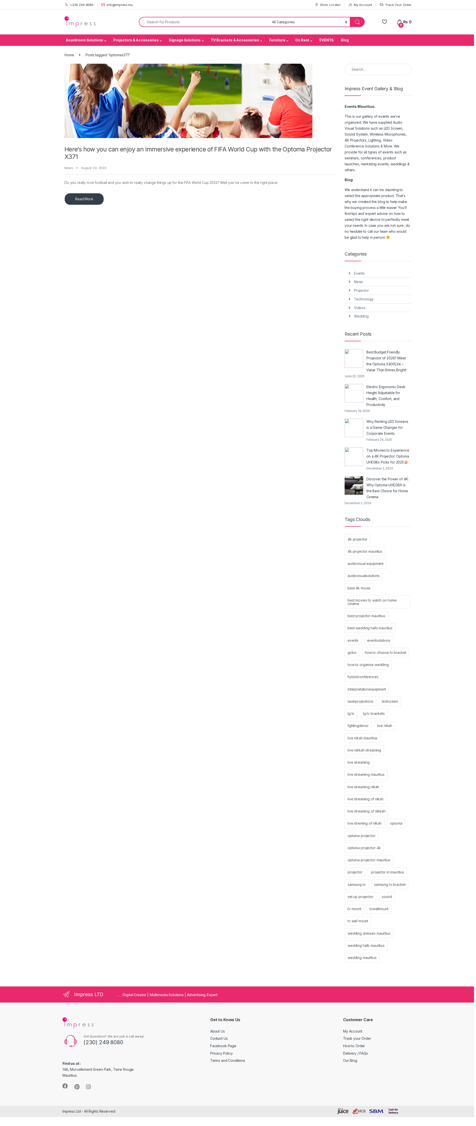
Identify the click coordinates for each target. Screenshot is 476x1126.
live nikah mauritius (362, 738)
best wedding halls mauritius (370, 628)
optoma (396, 823)
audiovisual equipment (366, 563)
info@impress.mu (120, 5)
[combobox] (204, 22)
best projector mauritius (366, 616)
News (68, 168)
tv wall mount (358, 921)
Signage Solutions (185, 40)
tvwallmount (379, 909)
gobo (352, 652)
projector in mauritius (387, 872)
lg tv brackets (374, 713)
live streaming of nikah (366, 799)
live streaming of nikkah (367, 811)
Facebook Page (223, 1046)
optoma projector (362, 836)
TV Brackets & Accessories (235, 40)
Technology (364, 299)
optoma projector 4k (364, 848)
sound (387, 897)
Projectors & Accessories (136, 40)
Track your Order (357, 1038)
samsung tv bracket (389, 884)
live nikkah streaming (364, 750)
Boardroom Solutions (84, 40)
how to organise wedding (368, 665)
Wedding (361, 316)
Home (69, 55)
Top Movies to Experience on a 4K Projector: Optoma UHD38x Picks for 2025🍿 (387, 456)
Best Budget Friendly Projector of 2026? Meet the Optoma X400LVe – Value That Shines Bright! (386, 361)
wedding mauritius (362, 957)
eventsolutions (378, 640)
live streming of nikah (365, 823)
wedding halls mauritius (366, 945)
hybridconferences (363, 677)
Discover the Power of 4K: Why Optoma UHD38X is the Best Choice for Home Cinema (387, 488)
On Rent (302, 40)
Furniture (277, 40)
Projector (361, 290)
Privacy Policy (221, 1053)
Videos (359, 308)
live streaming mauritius (366, 774)
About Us (217, 1031)
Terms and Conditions (227, 1060)
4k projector (357, 539)
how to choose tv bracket (385, 652)
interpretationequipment (367, 689)
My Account (363, 5)
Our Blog (350, 1060)
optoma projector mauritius (369, 860)
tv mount (354, 909)
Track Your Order (398, 5)
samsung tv (357, 884)
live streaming (359, 762)
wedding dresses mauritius (369, 933)
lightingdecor (358, 725)
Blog (345, 40)
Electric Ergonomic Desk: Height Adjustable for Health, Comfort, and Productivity (386, 396)
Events (359, 273)
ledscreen (390, 701)
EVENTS (326, 40)
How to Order (354, 1046)
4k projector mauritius (365, 551)
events (353, 640)
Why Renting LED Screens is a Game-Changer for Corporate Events (387, 427)
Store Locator (330, 5)
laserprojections (360, 701)
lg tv (351, 713)
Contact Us (219, 1038)
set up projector (360, 897)
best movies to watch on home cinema (372, 602)
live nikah (384, 725)
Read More (84, 199)
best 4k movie (359, 588)
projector (355, 872)
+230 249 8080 (81, 5)
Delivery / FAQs (355, 1053)
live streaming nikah (363, 787)
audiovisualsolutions (364, 576)
